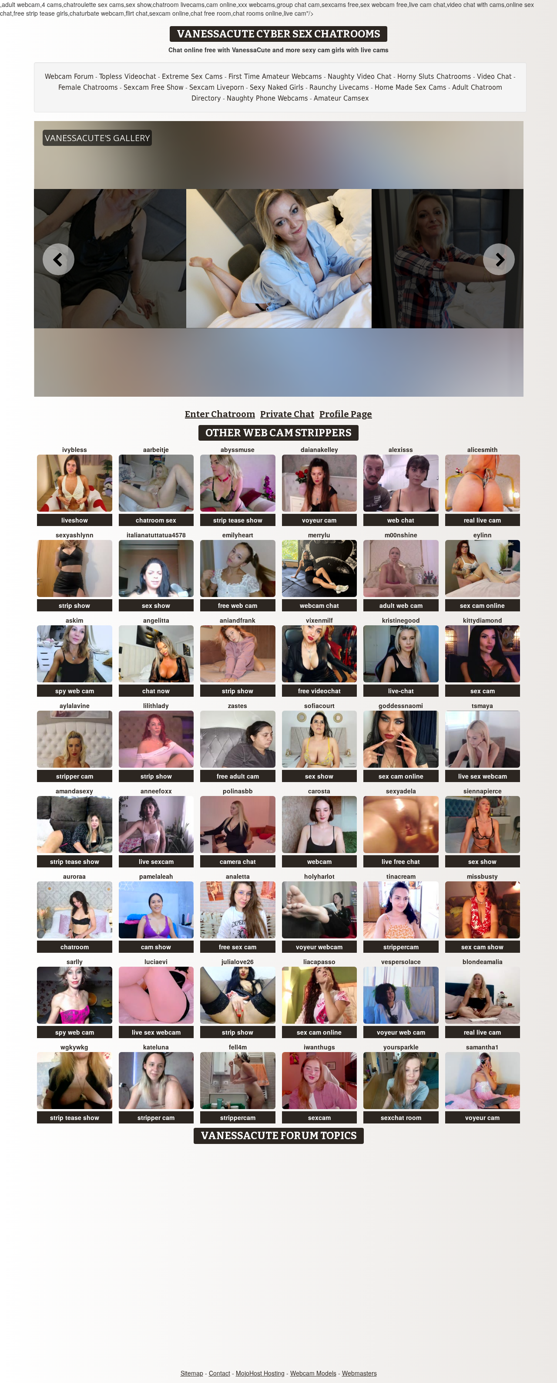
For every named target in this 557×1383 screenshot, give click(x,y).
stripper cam (74, 776)
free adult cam (238, 776)
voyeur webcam (319, 946)
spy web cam (74, 690)
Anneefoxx (156, 790)
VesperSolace (401, 961)
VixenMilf (319, 620)
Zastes (237, 705)
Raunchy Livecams (339, 87)
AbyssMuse (238, 449)
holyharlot (319, 876)
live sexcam (156, 861)
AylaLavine (75, 705)
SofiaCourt (319, 705)
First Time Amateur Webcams (275, 76)
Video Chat (494, 76)
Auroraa (74, 876)
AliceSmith (482, 449)
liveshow (74, 520)
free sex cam (237, 946)
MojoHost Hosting (260, 1373)
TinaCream (401, 876)
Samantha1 (482, 1046)
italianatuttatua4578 (156, 534)
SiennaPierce (482, 790)
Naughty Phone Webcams (267, 98)
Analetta (238, 876)
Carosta (319, 790)
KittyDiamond (482, 620)
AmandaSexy (74, 790)
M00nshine (401, 534)
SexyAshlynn (75, 534)
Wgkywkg (74, 1046)
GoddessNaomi (401, 705)
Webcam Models (313, 1373)
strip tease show (237, 520)
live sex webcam (482, 776)
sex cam (482, 690)
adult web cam (401, 605)
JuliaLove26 (237, 961)
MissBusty (482, 876)
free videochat (319, 690)
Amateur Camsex (341, 98)
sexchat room (401, 1117)
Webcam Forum (69, 76)
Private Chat (287, 414)
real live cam (482, 520)
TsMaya (482, 705)
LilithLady (156, 705)
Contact (219, 1373)
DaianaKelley (319, 449)
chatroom (74, 946)
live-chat (401, 690)
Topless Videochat (127, 76)
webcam (319, 861)
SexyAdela (401, 790)
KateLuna (156, 1046)
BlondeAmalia (483, 961)
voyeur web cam (401, 1032)
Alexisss (401, 449)
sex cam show (482, 946)
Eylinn (482, 534)
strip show (74, 605)
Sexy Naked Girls (277, 87)
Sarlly (75, 961)
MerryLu (319, 534)
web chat (400, 520)
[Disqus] (278, 1257)
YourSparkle (401, 1046)
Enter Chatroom (220, 414)
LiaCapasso (319, 961)
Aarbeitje (156, 449)
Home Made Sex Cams (410, 87)
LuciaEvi (156, 961)
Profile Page (345, 414)
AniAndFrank (237, 620)
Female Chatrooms (88, 87)
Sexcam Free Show (154, 87)
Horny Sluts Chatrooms (434, 76)
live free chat (401, 861)
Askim (74, 620)
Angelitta (156, 620)
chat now (156, 690)
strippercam (401, 946)
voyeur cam (319, 520)
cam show (156, 946)
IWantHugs (319, 1046)
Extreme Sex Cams (192, 76)
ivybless (74, 449)
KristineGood (401, 620)
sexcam (319, 1117)
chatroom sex (156, 520)
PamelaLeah (156, 876)
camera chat (238, 861)
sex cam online (482, 605)
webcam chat (319, 605)
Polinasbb (238, 790)
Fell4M (238, 1046)
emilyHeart (237, 534)
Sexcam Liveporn (216, 87)
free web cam (237, 605)
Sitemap (192, 1373)
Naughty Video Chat (360, 76)
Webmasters (359, 1373)
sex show (156, 605)
